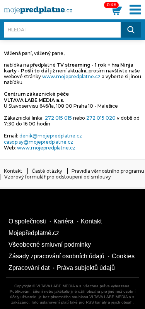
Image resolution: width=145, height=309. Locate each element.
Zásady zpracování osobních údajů (56, 256)
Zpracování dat (29, 267)
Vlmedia (29, 204)
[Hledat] (131, 30)
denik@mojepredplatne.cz (50, 136)
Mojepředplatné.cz (34, 233)
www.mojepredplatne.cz (71, 76)
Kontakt (13, 171)
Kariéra (63, 221)
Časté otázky (47, 171)
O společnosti (27, 221)
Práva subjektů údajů (86, 267)
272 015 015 (58, 118)
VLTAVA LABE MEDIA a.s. (59, 286)
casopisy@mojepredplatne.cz (38, 142)
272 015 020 (101, 118)
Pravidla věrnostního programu (108, 171)
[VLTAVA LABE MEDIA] (38, 10)
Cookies (123, 256)
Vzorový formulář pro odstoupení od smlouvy (57, 177)
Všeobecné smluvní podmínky (50, 244)
